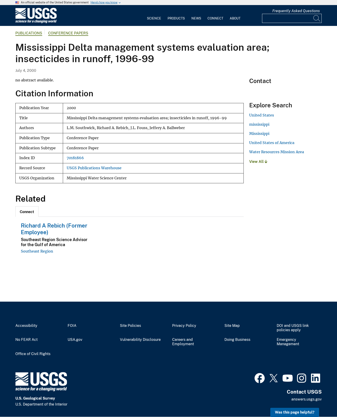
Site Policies (130, 326)
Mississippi (259, 133)
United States (261, 115)
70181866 (75, 158)
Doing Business (237, 340)
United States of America (271, 142)
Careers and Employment (183, 342)
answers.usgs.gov (306, 399)
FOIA (72, 326)
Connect (215, 18)
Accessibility (26, 326)
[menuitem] (154, 15)
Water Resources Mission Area (276, 152)
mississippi (259, 124)
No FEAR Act (26, 340)
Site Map (232, 326)
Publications (28, 33)
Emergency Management (288, 342)
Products (176, 18)
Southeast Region (37, 251)
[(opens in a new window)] (260, 377)
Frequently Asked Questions (296, 11)
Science (154, 18)
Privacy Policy (184, 326)
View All (257, 161)
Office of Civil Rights (32, 354)
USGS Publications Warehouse (94, 168)
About (235, 18)
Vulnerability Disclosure (140, 340)
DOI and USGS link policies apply (293, 328)
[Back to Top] (320, 400)
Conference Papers (68, 33)
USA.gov (75, 340)
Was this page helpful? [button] (295, 412)
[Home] (36, 22)
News (196, 18)
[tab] (27, 211)
